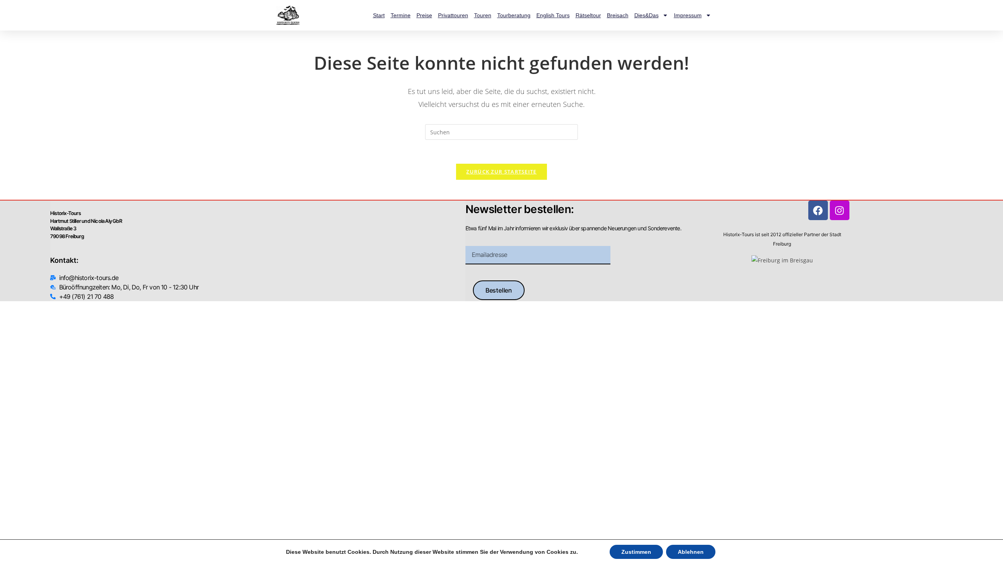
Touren (482, 15)
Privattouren (453, 15)
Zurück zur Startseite (501, 171)
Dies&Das (646, 15)
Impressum (688, 15)
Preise (424, 15)
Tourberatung (513, 15)
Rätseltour (588, 15)
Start (379, 15)
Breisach (617, 15)
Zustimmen (636, 552)
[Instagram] (839, 210)
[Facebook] (818, 210)
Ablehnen (691, 552)
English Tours (553, 15)
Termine (401, 15)
